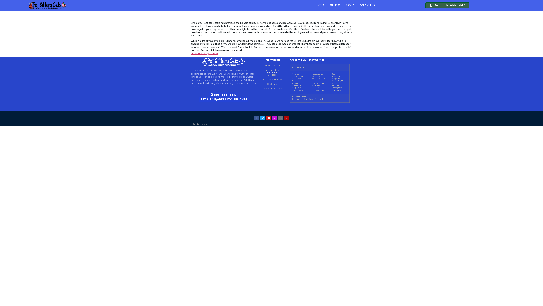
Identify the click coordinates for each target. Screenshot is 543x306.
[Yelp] (286, 118)
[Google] (280, 118)
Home (320, 5)
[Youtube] (268, 118)
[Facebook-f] (256, 118)
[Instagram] (274, 118)
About (350, 5)
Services (335, 5)
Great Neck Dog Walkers (204, 53)
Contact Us (367, 5)
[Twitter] (262, 118)
